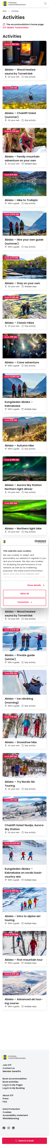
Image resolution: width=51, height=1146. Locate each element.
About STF (8, 1095)
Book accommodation (15, 1078)
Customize (23, 602)
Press (5, 1098)
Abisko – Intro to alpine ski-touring (23, 918)
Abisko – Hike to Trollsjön (21, 200)
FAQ (5, 1101)
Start (4, 11)
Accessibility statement (15, 1115)
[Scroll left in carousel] (41, 36)
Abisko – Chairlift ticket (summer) (20, 115)
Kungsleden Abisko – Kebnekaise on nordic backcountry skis (23, 872)
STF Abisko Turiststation (16, 27)
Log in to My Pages (13, 1084)
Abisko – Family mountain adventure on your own (22, 158)
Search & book (26, 1140)
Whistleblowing (11, 1118)
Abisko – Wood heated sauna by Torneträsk (20, 71)
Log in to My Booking (14, 1088)
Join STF (7, 1065)
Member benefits (12, 1071)
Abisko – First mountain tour (24, 960)
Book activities (10, 1081)
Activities (15, 11)
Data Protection (11, 1109)
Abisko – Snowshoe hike (21, 742)
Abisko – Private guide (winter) (20, 657)
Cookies (7, 1112)
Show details (34, 585)
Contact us (9, 1068)
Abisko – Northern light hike (23, 528)
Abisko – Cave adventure (22, 362)
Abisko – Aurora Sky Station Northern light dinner (23, 487)
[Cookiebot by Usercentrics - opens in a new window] (35, 541)
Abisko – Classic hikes (19, 323)
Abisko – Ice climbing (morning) (19, 700)
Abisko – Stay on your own (22, 283)
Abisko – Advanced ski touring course (24, 1001)
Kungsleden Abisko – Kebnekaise (19, 404)
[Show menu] (45, 4)
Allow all (24, 593)
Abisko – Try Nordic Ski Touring (20, 784)
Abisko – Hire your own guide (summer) (24, 241)
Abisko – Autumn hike (19, 445)
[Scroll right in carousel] (45, 36)
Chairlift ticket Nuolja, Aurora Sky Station (24, 827)
